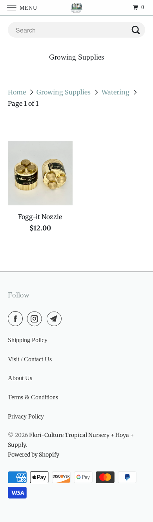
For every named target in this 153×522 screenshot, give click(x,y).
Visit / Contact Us (30, 359)
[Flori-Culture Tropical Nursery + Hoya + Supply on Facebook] (17, 318)
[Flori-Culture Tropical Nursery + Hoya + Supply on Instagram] (36, 318)
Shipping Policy (27, 340)
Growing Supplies (64, 92)
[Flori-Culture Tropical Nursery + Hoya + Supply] (76, 7)
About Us (20, 378)
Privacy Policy (26, 416)
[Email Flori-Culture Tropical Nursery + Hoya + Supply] (56, 318)
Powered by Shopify (33, 454)
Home (17, 92)
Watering (116, 92)
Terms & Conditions (33, 397)
